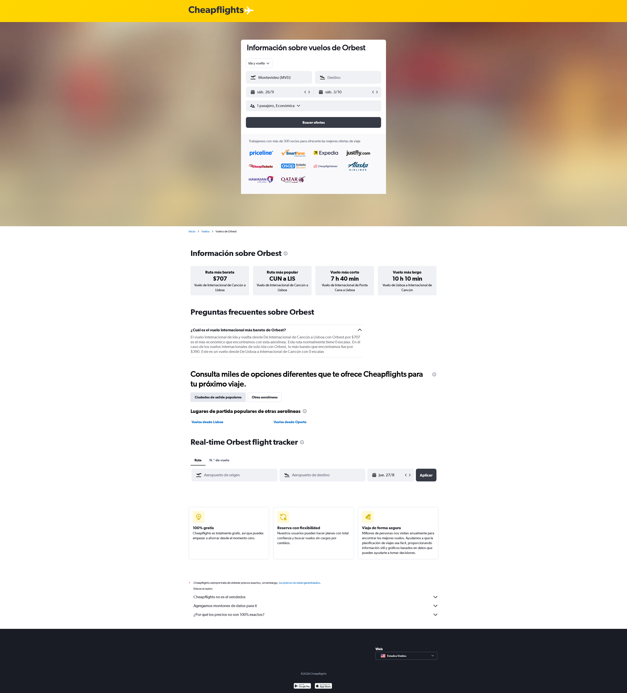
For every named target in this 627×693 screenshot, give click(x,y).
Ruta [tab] (198, 460)
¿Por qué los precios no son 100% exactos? (229, 614)
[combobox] (259, 63)
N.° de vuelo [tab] (219, 460)
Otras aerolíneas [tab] (264, 397)
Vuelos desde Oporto (290, 422)
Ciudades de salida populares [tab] (218, 397)
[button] (276, 92)
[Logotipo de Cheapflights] (216, 10)
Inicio (192, 231)
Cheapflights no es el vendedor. (219, 597)
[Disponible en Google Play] (302, 686)
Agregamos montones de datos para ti (225, 605)
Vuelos (205, 231)
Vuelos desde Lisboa (207, 422)
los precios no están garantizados (299, 583)
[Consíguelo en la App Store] (323, 686)
